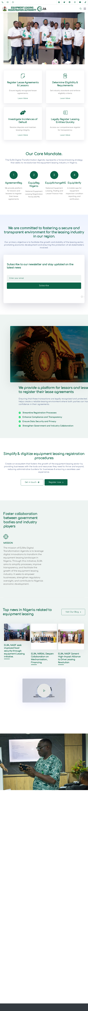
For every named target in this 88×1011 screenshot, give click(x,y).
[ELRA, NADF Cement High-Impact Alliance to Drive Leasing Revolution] (71, 638)
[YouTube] (80, 2)
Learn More (23, 98)
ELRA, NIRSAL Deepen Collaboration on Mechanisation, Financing (42, 658)
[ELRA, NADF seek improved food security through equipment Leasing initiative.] (17, 638)
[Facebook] (59, 2)
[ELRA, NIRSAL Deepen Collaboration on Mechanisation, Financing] (44, 638)
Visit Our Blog (72, 612)
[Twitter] (64, 2)
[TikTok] (85, 2)
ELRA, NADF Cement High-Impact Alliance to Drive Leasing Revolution (69, 658)
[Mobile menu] (85, 9)
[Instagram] (74, 2)
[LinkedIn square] (69, 2)
